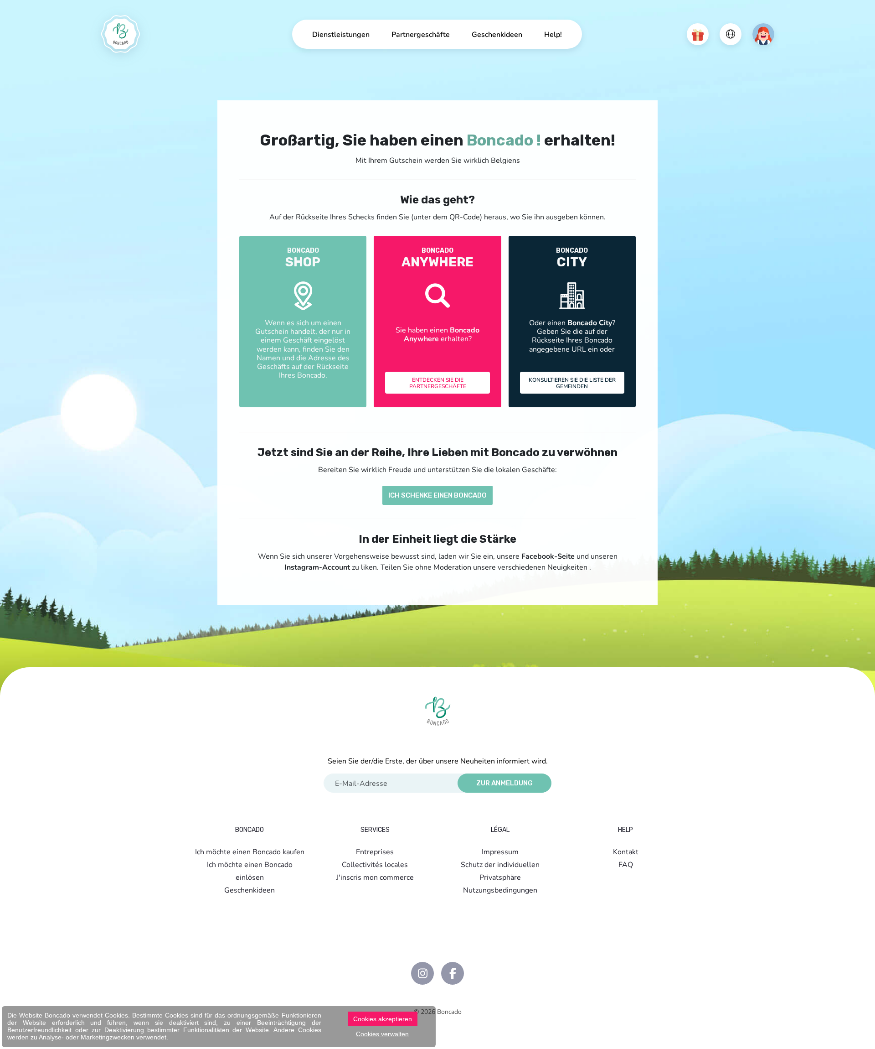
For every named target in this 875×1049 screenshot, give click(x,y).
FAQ (625, 864)
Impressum (500, 851)
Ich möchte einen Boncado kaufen (249, 851)
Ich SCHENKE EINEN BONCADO (437, 495)
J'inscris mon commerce (375, 877)
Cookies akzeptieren (382, 1019)
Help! (553, 34)
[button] (698, 34)
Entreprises (375, 851)
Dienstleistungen (341, 34)
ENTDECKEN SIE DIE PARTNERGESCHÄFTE (437, 382)
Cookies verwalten (382, 1034)
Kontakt (625, 851)
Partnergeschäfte (420, 34)
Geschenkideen (497, 34)
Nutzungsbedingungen (500, 889)
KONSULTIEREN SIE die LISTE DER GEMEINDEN (572, 382)
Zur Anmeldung (504, 783)
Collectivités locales (375, 864)
